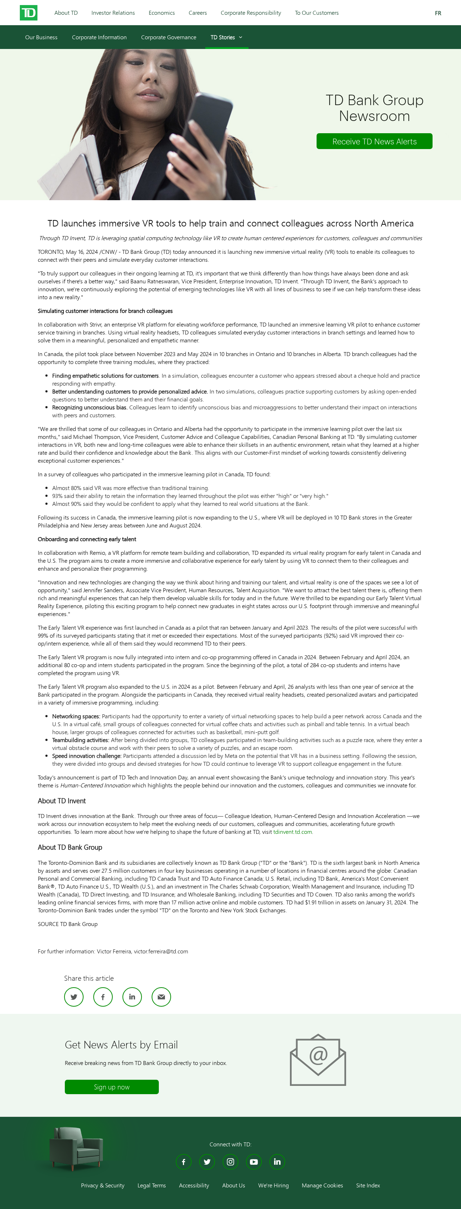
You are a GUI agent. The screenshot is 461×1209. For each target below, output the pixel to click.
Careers (198, 12)
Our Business (41, 37)
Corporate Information (99, 37)
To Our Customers (317, 12)
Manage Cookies (322, 1185)
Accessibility (194, 1185)
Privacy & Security (103, 1185)
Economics (162, 12)
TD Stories (223, 37)
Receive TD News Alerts (374, 141)
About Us (233, 1185)
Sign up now (112, 1087)
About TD (66, 12)
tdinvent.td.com (292, 831)
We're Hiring (273, 1185)
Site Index (368, 1185)
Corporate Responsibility (251, 12)
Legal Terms (152, 1185)
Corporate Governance (168, 37)
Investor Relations (113, 12)
